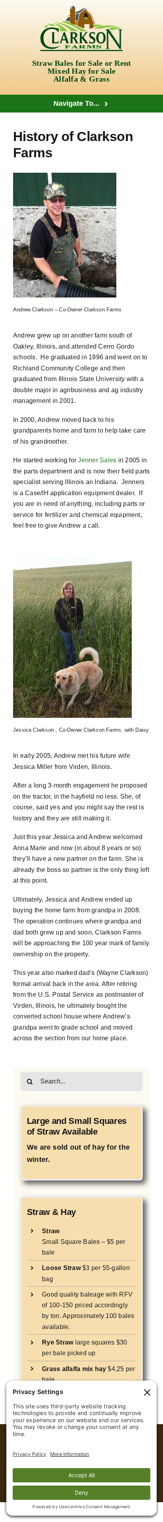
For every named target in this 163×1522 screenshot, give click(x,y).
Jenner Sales (97, 460)
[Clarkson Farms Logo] (81, 9)
